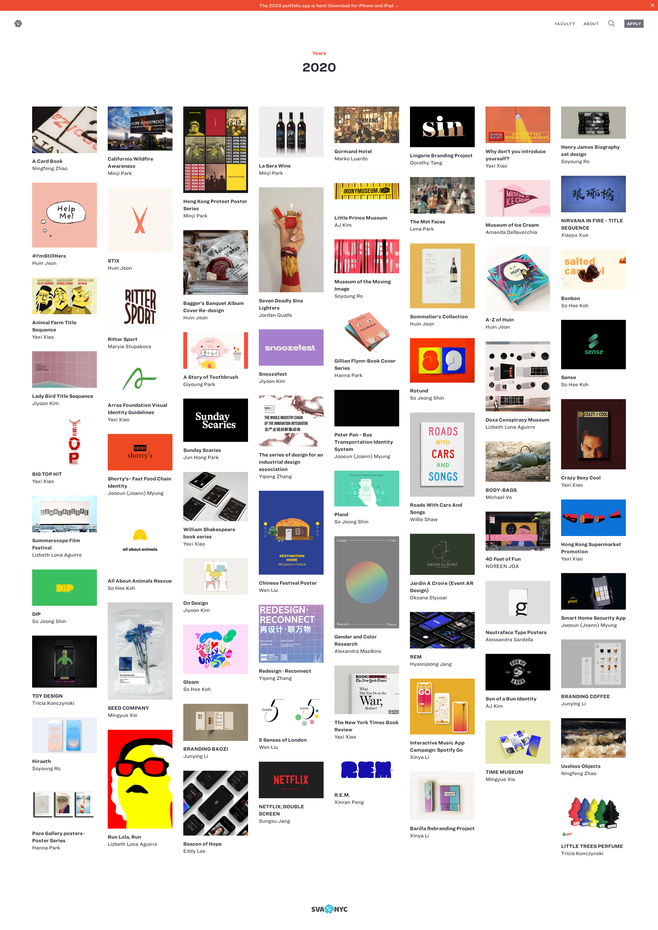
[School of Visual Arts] (328, 909)
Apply (634, 24)
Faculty (565, 24)
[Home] (18, 24)
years (319, 53)
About (591, 24)
